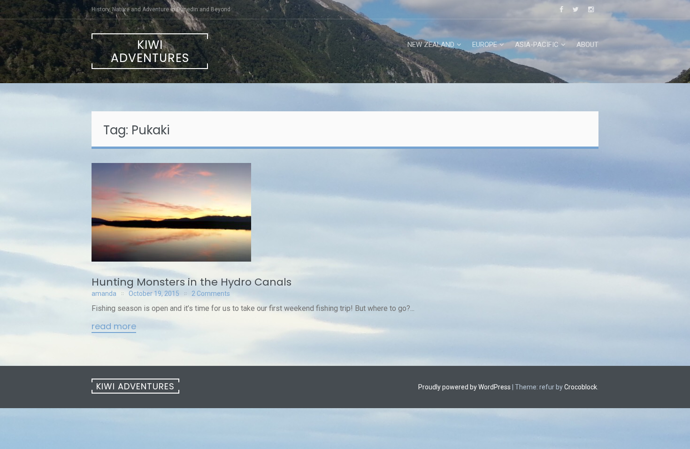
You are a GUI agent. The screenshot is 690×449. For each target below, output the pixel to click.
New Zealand (430, 44)
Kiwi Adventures (150, 51)
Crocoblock (580, 387)
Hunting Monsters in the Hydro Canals (191, 282)
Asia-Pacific (537, 44)
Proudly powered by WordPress (464, 387)
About (587, 44)
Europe (484, 44)
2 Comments (211, 293)
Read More (114, 327)
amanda (104, 293)
